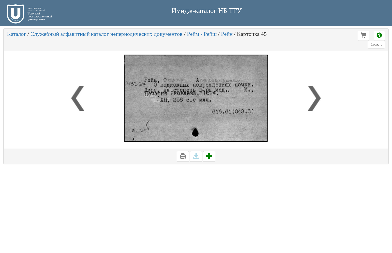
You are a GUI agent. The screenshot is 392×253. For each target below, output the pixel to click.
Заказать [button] (376, 44)
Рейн (227, 34)
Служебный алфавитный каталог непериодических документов (106, 34)
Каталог (16, 34)
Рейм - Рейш (202, 34)
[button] (363, 36)
